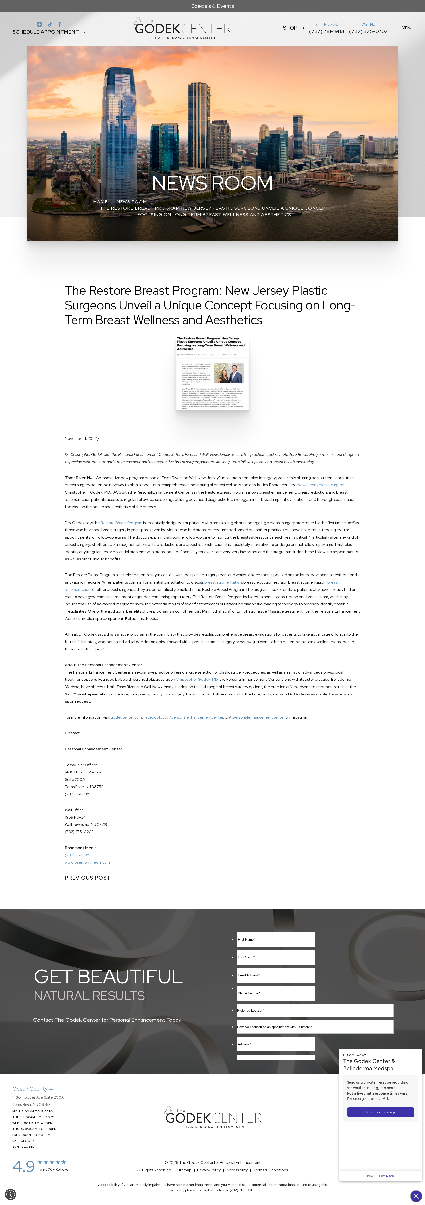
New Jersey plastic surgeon (321, 484)
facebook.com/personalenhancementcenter (183, 717)
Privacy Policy (209, 1170)
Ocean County (30, 1088)
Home (100, 201)
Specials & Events (212, 6)
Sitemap (184, 1170)
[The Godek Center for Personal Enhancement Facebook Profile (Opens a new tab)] (59, 24)
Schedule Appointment (45, 32)
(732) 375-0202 (368, 31)
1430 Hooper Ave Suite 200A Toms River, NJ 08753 (38, 1101)
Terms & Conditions (270, 1170)
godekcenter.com (126, 717)
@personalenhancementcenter (257, 717)
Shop (290, 28)
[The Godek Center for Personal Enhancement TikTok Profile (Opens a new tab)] (50, 24)
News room (132, 201)
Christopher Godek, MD (197, 679)
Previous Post (88, 878)
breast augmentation (223, 582)
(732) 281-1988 (326, 31)
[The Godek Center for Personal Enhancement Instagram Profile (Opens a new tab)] (39, 24)
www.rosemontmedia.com (87, 862)
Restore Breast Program (121, 522)
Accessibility (237, 1170)
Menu (407, 27)
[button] (10, 1194)
